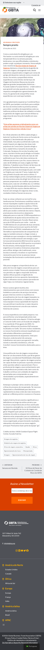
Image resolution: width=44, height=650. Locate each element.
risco (35, 447)
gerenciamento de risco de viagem (23, 455)
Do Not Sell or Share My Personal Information (20, 642)
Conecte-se (35, 5)
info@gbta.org (9, 543)
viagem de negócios (11, 439)
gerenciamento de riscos (12, 451)
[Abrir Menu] (39, 10)
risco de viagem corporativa (13, 447)
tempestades (28, 451)
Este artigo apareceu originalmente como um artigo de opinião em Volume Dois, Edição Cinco (21, 126)
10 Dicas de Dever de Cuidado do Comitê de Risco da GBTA (33, 469)
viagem (7, 455)
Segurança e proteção (11, 42)
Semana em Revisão (9, 466)
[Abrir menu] (3, 624)
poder (27, 447)
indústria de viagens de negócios (15, 443)
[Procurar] (34, 10)
